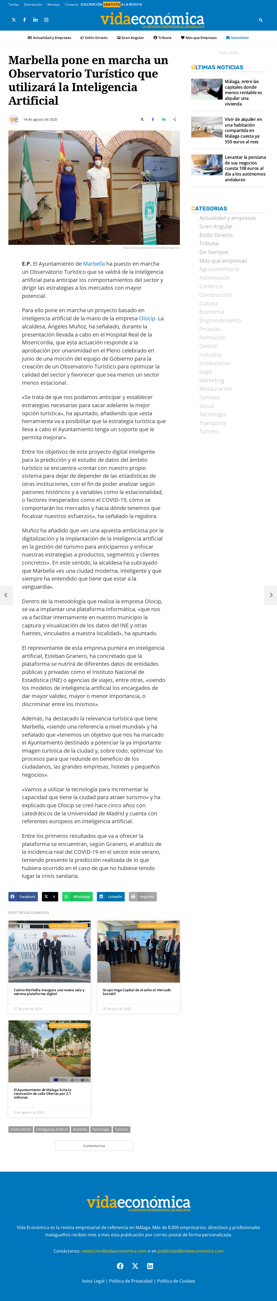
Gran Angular (132, 37)
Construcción (215, 294)
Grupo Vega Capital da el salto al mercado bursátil (137, 992)
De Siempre (214, 252)
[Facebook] (123, 1269)
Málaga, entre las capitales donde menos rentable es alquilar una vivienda (243, 93)
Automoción (214, 277)
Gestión (208, 346)
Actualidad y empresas (227, 218)
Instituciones (215, 363)
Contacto (71, 4)
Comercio (211, 286)
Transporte (212, 423)
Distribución (33, 4)
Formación (212, 337)
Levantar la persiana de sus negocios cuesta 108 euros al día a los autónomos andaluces (245, 168)
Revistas (53, 4)
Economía (211, 311)
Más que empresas (223, 260)
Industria (210, 354)
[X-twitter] (138, 1269)
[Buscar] (260, 20)
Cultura (208, 303)
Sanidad (209, 397)
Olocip (147, 318)
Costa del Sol (21, 1129)
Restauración (215, 388)
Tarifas (13, 4)
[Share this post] (174, 119)
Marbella (94, 263)
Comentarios (94, 1145)
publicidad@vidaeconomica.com (191, 1251)
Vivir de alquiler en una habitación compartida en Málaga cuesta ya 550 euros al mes (243, 131)
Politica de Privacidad (131, 1281)
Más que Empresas (201, 37)
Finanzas (210, 328)
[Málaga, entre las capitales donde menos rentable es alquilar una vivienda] (207, 89)
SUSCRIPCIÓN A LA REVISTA (111, 4)
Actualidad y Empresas (52, 37)
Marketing (211, 380)
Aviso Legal (93, 1281)
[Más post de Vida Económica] (13, 117)
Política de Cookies (176, 1281)
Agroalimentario (219, 269)
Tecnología (101, 1129)
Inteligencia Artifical (52, 1129)
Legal (205, 371)
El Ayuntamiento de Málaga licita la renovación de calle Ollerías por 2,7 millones (42, 1093)
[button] (23, 896)
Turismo (121, 1129)
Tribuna (165, 37)
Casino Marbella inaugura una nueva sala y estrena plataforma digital (49, 992)
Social (206, 406)
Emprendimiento (220, 320)
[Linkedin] (153, 1269)
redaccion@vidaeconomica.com (114, 1251)
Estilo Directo (96, 37)
